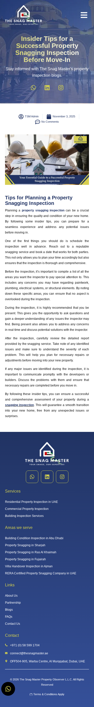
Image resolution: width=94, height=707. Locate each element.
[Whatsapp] (33, 87)
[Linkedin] (47, 87)
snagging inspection (19, 405)
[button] (84, 15)
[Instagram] (61, 87)
